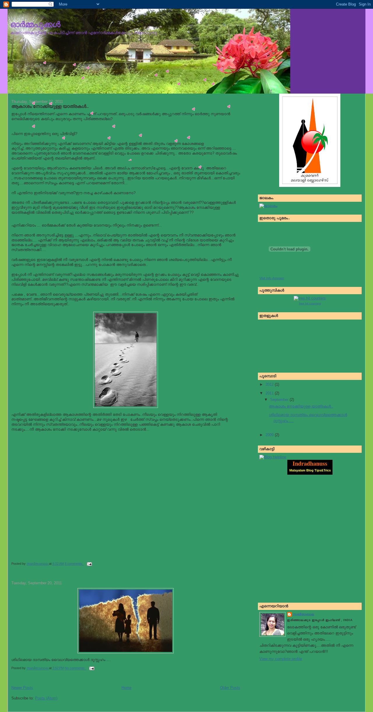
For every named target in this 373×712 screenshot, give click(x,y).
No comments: (75, 668)
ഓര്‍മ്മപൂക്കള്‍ (35, 24)
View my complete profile (280, 659)
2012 (270, 384)
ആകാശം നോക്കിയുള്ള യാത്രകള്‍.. (301, 406)
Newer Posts (22, 687)
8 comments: (74, 563)
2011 (270, 393)
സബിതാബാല (303, 614)
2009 (270, 435)
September (280, 399)
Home (126, 687)
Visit (271, 278)
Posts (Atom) (46, 698)
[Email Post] (89, 563)
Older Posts (230, 687)
